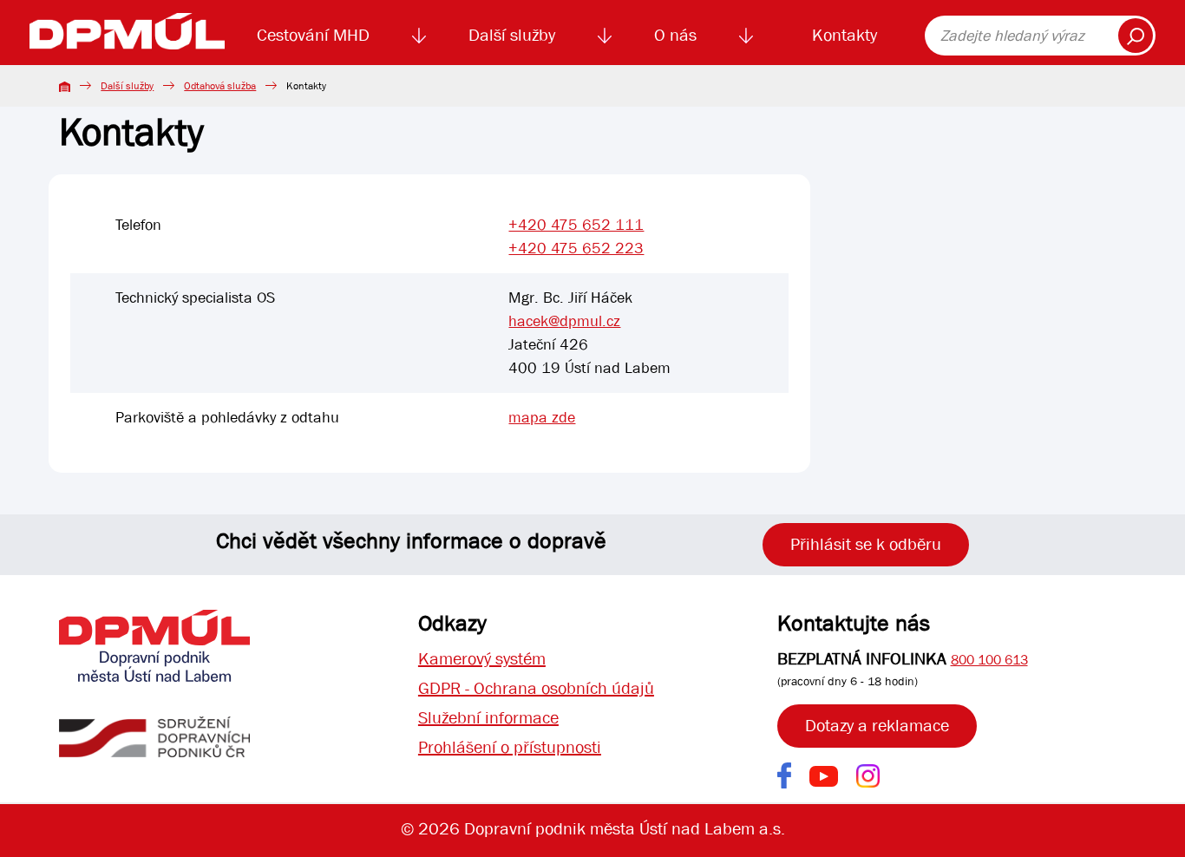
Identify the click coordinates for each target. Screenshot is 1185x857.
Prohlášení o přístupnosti (509, 747)
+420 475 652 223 (576, 248)
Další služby (511, 35)
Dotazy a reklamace (877, 725)
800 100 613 (989, 660)
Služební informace (488, 718)
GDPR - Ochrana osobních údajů (536, 688)
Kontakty (844, 35)
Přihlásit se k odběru (865, 544)
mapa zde (541, 418)
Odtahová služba (220, 86)
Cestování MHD (313, 35)
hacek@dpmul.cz (564, 321)
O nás (675, 35)
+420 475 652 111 (576, 225)
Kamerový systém (482, 659)
